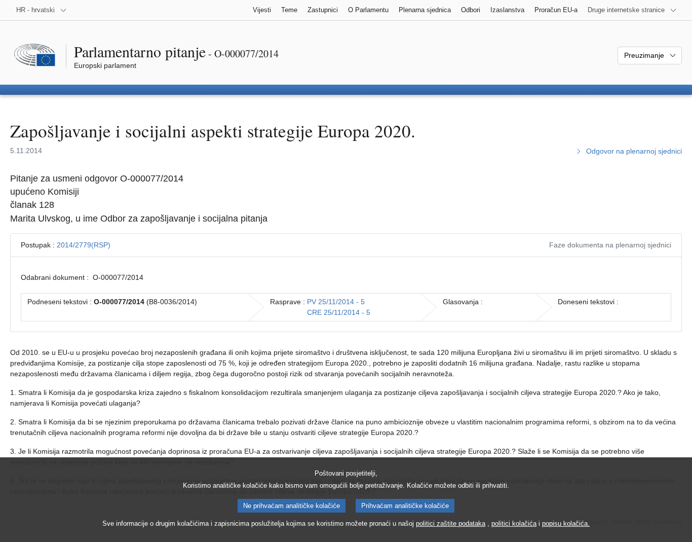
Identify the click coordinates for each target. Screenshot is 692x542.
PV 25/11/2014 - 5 (336, 302)
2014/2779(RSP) (83, 245)
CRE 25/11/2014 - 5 (338, 312)
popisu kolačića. (566, 523)
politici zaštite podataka (450, 523)
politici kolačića (513, 523)
